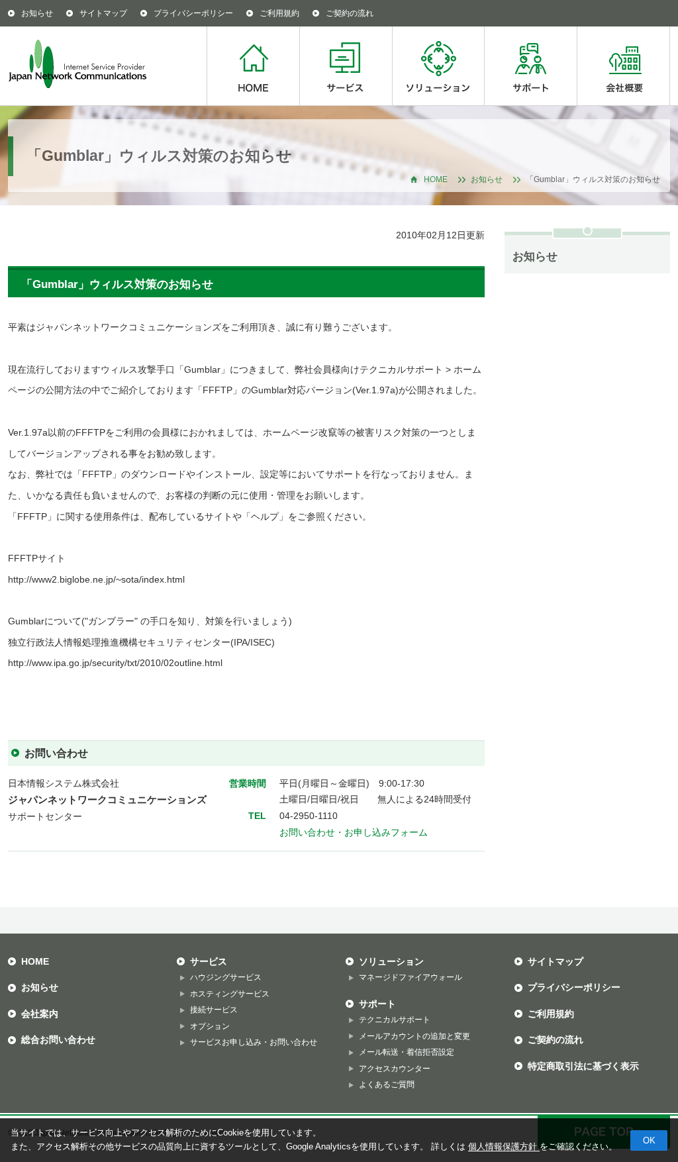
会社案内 (39, 1013)
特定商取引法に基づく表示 (583, 1066)
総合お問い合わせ (58, 1039)
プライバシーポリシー (193, 13)
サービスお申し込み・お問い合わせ (253, 1042)
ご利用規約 (279, 13)
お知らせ (37, 13)
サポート (530, 65)
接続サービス (214, 1009)
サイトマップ (103, 13)
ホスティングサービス (229, 993)
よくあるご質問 (386, 1084)
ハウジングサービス (226, 977)
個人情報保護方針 (504, 1146)
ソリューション (438, 65)
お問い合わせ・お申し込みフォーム (353, 833)
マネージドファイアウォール (410, 977)
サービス (345, 65)
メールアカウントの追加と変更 (414, 1036)
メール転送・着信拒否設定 (406, 1052)
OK (649, 1140)
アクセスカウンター (394, 1068)
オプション (210, 1026)
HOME (253, 65)
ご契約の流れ (349, 13)
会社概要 (623, 65)
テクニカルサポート (394, 1019)
